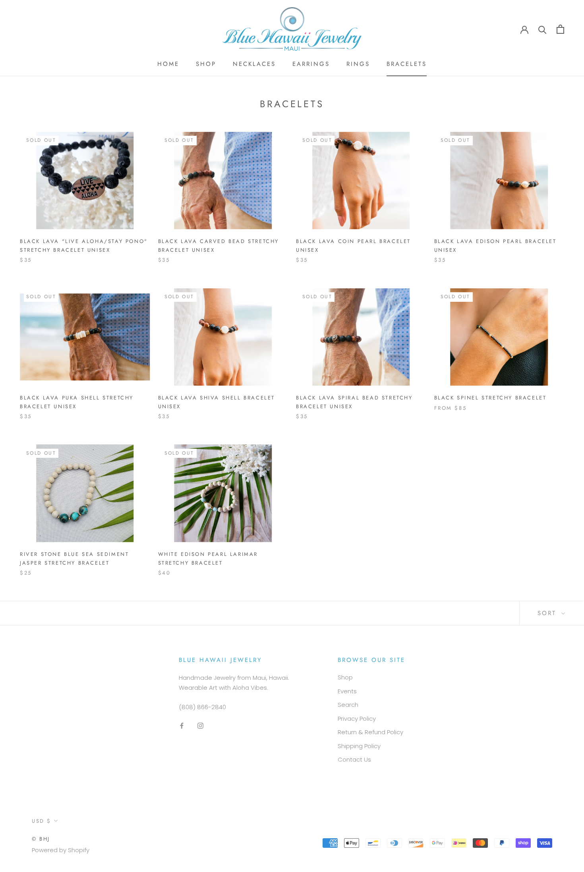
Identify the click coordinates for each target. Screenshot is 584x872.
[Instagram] (200, 725)
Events (347, 691)
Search (348, 704)
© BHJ (41, 839)
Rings (358, 64)
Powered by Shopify (60, 850)
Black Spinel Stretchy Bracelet (490, 397)
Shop (206, 64)
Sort (548, 613)
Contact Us (354, 759)
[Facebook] (182, 725)
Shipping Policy (359, 746)
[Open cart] (560, 29)
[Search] (542, 29)
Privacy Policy (357, 718)
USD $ (41, 821)
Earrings (311, 64)
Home (168, 64)
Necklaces (254, 64)
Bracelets (407, 64)
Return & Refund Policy (370, 732)
